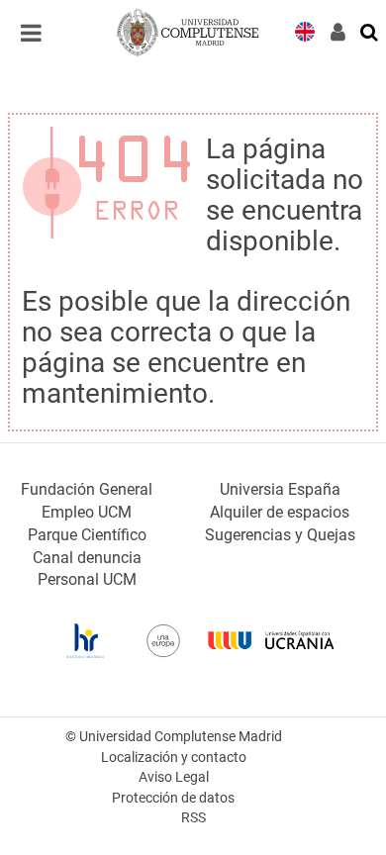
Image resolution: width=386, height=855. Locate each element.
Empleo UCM (87, 512)
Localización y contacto (173, 757)
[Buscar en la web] (370, 30)
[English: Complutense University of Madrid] (305, 30)
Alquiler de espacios (279, 512)
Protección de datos (173, 798)
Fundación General (86, 489)
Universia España (280, 489)
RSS (193, 817)
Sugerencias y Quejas (280, 534)
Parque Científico (87, 534)
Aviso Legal (174, 777)
